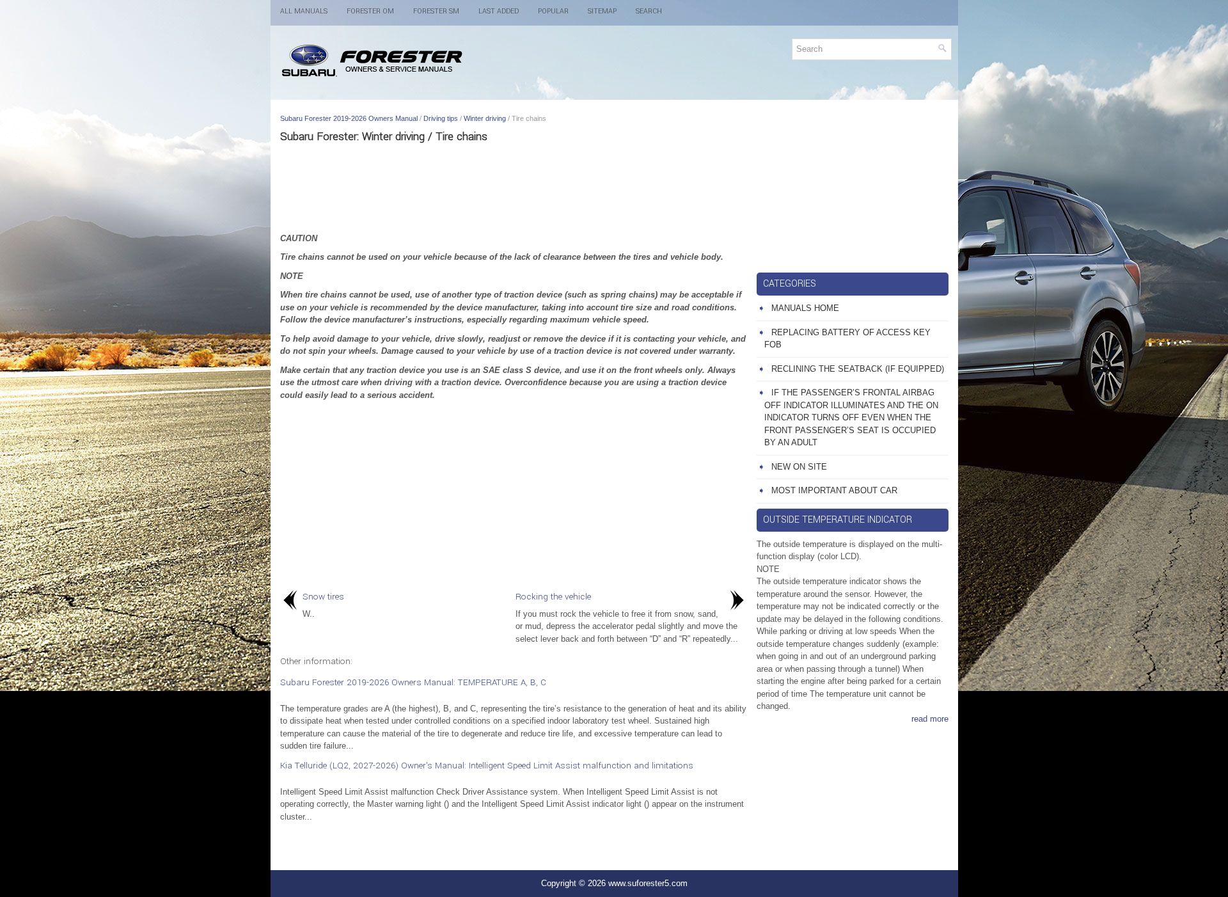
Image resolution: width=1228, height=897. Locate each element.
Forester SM (436, 11)
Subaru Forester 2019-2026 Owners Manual (349, 118)
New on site (799, 467)
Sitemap (602, 11)
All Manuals (303, 11)
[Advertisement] (513, 187)
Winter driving (485, 118)
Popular (553, 11)
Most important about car (834, 490)
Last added (498, 11)
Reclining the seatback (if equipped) (857, 369)
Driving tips (440, 118)
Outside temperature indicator (837, 520)
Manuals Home (805, 308)
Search (649, 11)
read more (930, 719)
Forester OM (370, 11)
